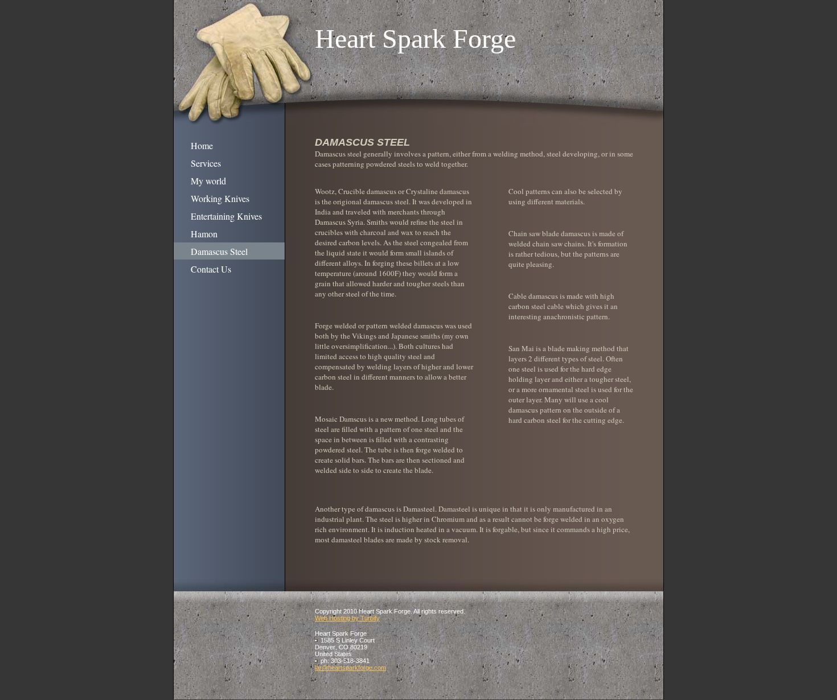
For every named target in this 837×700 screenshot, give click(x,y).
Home (202, 145)
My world (208, 181)
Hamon (204, 234)
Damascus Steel (219, 251)
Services (206, 163)
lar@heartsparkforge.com (350, 667)
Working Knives (220, 198)
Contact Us (211, 269)
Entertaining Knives (226, 216)
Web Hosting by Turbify (347, 618)
